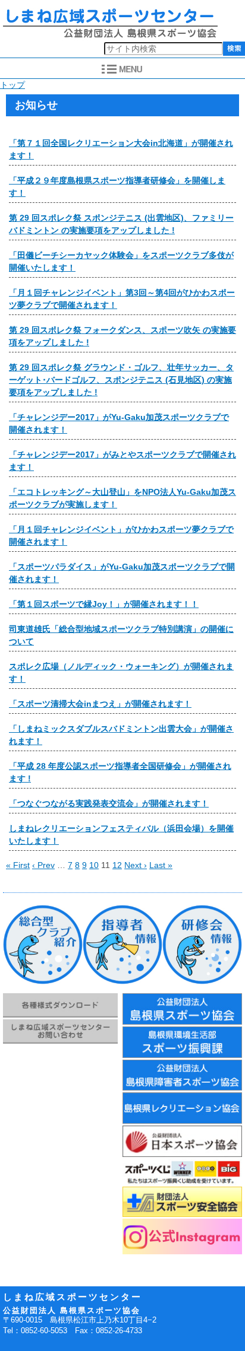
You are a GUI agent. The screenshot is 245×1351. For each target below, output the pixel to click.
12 (117, 865)
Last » (160, 865)
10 (94, 865)
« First (18, 865)
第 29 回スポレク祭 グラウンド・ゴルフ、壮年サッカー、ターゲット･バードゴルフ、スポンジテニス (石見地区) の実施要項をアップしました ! (121, 380)
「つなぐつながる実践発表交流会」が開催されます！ (109, 803)
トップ (12, 85)
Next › (135, 865)
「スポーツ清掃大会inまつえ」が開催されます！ (100, 703)
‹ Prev (43, 865)
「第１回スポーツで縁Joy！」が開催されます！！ (104, 604)
